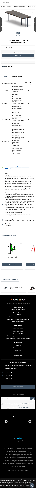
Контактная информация (18, 362)
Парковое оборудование (18, 321)
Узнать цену (18, 55)
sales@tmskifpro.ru (9, 372)
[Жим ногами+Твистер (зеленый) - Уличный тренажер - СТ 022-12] (12, 248)
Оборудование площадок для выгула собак (18, 319)
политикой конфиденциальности (19, 405)
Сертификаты (18, 350)
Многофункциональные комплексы (18, 316)
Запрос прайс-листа (18, 386)
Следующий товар (34, 24)
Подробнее (12, 264)
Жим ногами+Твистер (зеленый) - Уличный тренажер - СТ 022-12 (12, 257)
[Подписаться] (32, 398)
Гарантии (18, 352)
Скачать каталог (18, 355)
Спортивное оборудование (18, 309)
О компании (18, 342)
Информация (18, 325)
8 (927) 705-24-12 (9, 375)
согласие (24, 403)
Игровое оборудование (18, 312)
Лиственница (18, 314)
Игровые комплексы (18, 307)
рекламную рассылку (24, 407)
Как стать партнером (18, 333)
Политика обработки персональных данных (18, 336)
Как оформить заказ (18, 331)
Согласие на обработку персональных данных (18, 338)
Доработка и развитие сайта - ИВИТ (19, 470)
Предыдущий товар (1, 24)
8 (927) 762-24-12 (9, 378)
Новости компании (18, 348)
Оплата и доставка (18, 328)
